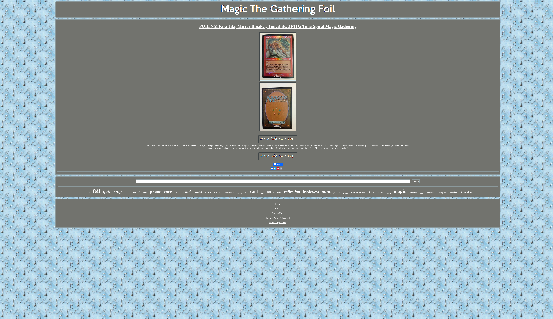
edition (274, 192)
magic (400, 191)
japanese (413, 192)
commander (358, 192)
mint (326, 191)
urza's (345, 193)
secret (136, 192)
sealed (198, 192)
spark (380, 192)
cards (187, 192)
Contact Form (278, 213)
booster (127, 193)
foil (96, 191)
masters (218, 192)
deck (422, 193)
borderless (311, 192)
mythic (453, 192)
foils (336, 192)
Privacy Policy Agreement (278, 218)
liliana (371, 192)
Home (278, 204)
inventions (467, 192)
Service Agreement (277, 222)
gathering (112, 191)
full (246, 193)
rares (262, 193)
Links (277, 208)
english (388, 193)
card (254, 191)
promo (155, 191)
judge (208, 192)
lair (145, 192)
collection (292, 191)
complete (443, 193)
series (178, 192)
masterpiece (229, 193)
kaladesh (86, 193)
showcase (431, 193)
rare (168, 191)
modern (239, 193)
